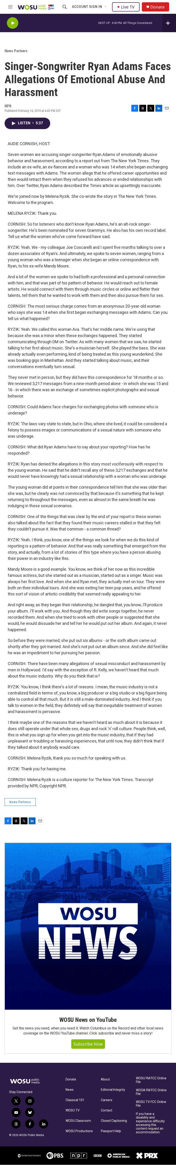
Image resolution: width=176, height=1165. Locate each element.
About (105, 1079)
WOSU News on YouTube (88, 1019)
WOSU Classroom (78, 1120)
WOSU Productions (79, 1131)
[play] (12, 23)
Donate (157, 7)
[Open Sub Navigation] (105, 7)
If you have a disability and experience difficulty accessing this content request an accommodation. (150, 1123)
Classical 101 (75, 1100)
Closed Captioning (114, 1120)
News (70, 1089)
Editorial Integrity (113, 1089)
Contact (106, 1110)
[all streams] (169, 23)
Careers (106, 1100)
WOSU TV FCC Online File (151, 1103)
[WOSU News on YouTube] (88, 926)
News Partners (16, 50)
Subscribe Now (88, 1044)
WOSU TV (73, 1110)
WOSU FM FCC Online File (151, 1080)
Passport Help (111, 1131)
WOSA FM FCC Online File (151, 1092)
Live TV (128, 7)
